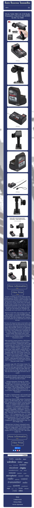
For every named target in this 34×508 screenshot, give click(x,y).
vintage (10, 465)
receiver (13, 467)
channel (20, 476)
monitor (19, 473)
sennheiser (24, 486)
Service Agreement (17, 504)
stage (8, 488)
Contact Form (18, 499)
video (21, 491)
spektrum (17, 479)
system (16, 485)
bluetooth (15, 465)
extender (9, 486)
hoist (12, 488)
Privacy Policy (18, 502)
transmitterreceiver (13, 470)
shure (25, 470)
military (26, 462)
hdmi (20, 461)
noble (25, 473)
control (24, 479)
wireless (11, 461)
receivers (22, 465)
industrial (26, 488)
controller (18, 459)
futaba (11, 459)
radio (10, 478)
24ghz (23, 468)
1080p (27, 476)
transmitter (14, 482)
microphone (11, 475)
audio (25, 482)
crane (14, 491)
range (21, 470)
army (16, 488)
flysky (21, 488)
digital (24, 459)
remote (12, 472)
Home (17, 497)
